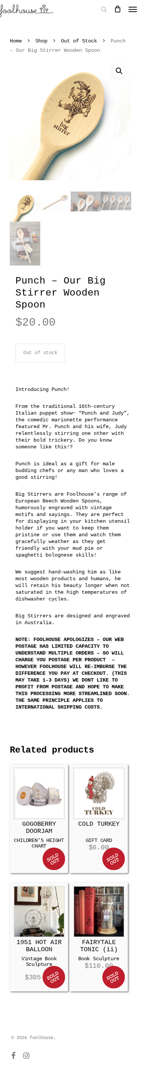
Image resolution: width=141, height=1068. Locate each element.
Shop (41, 41)
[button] (119, 71)
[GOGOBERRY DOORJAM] (39, 793)
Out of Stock (79, 41)
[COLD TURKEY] (98, 793)
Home (16, 41)
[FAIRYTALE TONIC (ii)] (98, 911)
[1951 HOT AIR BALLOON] (39, 911)
